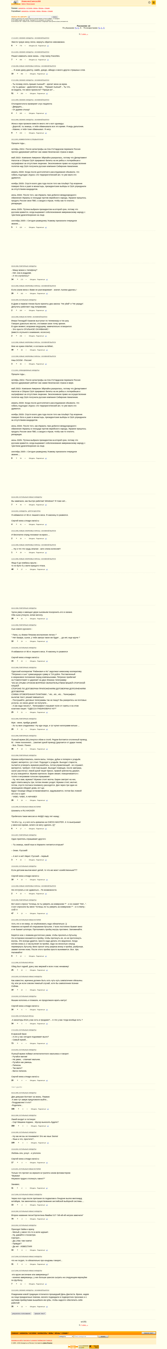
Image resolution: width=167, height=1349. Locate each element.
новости (49, 1340)
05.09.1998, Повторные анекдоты (23, 900)
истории (29, 8)
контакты (27, 1340)
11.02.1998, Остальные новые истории (26, 807)
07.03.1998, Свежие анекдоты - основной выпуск (30, 80)
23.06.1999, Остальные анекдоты (23, 1132)
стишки (47, 8)
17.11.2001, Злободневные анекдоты (25, 370)
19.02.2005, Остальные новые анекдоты (26, 976)
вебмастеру (42, 1340)
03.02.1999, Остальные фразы (22, 1016)
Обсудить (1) (33, 60)
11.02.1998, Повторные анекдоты (23, 625)
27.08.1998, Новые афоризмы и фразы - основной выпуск (33, 66)
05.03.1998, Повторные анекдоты (23, 667)
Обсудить (33, 74)
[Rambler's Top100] (73, 1347)
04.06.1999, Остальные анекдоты (23, 300)
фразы (41, 8)
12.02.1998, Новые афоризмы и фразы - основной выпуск (33, 356)
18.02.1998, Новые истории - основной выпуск (29, 317)
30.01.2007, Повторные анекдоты (23, 835)
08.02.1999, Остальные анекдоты (23, 1115)
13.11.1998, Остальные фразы (22, 962)
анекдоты (21, 8)
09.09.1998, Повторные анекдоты (23, 266)
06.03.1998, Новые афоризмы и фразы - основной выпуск (33, 286)
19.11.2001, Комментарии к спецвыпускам (27, 139)
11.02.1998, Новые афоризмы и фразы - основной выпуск (33, 342)
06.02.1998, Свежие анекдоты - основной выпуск (30, 120)
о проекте (34, 1340)
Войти (24, 4)
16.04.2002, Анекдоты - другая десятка (26, 511)
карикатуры (42, 1333)
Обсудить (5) (33, 46)
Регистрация (31, 4)
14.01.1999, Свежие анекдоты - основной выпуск (30, 100)
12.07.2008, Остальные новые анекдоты (26, 1270)
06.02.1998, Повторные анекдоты (23, 608)
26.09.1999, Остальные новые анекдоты (26, 1211)
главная (14, 1333)
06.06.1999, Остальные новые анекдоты (26, 497)
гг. (78, 28)
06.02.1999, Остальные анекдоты (23, 1093)
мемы (35, 8)
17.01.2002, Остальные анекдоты (23, 1030)
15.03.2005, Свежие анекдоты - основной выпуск (30, 1290)
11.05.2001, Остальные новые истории (26, 1169)
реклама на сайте (17, 1340)
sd (48, 46)
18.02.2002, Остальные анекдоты (23, 1225)
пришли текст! (148, 1333)
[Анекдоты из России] (15, 3)
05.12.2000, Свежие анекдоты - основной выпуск (30, 52)
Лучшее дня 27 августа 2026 (31, 1)
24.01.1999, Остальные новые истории (26, 920)
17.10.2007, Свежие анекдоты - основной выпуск (30, 38)
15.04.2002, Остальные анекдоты (23, 648)
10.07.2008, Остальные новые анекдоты (26, 1194)
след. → (85, 34)
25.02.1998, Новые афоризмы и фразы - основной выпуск (33, 531)
